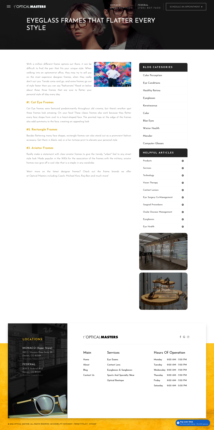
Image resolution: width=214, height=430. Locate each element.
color (146, 113)
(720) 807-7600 (149, 8)
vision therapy (150, 183)
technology (148, 175)
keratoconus (150, 105)
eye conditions (151, 83)
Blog (85, 370)
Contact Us (163, 296)
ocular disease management (157, 212)
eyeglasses (149, 98)
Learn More (163, 256)
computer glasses (153, 143)
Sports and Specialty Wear (120, 375)
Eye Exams (112, 359)
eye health (148, 227)
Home (86, 359)
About (86, 365)
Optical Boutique (115, 380)
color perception (152, 75)
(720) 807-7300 (121, 8)
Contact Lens (113, 365)
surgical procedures (153, 205)
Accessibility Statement (61, 424)
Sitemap (92, 424)
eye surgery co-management (158, 197)
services (147, 168)
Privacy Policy (81, 424)
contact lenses (151, 190)
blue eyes (148, 121)
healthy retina (151, 90)
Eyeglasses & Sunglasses (119, 370)
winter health (151, 128)
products (147, 161)
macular (147, 136)
